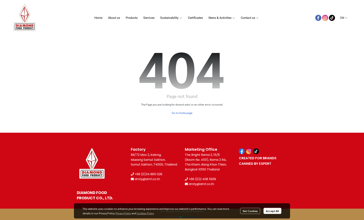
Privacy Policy (123, 213)
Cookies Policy (145, 213)
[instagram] (325, 18)
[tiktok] (332, 18)
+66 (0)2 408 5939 (202, 179)
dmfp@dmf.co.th (147, 179)
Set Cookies (250, 211)
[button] (344, 18)
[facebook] (318, 18)
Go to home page (182, 112)
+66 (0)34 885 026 (148, 174)
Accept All (272, 211)
